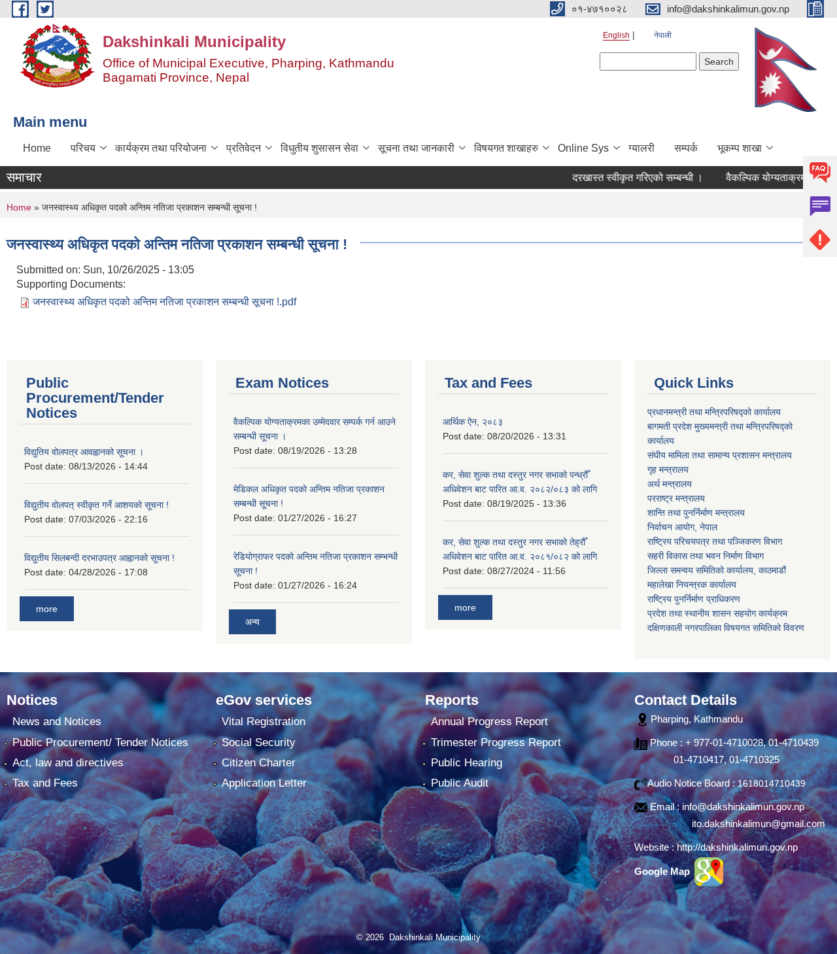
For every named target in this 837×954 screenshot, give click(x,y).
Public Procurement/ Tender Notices (100, 742)
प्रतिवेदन (243, 148)
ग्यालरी (641, 148)
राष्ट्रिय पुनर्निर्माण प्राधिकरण (693, 599)
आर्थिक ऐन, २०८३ (473, 422)
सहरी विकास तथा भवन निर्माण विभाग (705, 556)
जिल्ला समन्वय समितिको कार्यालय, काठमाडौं (716, 570)
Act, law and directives (68, 763)
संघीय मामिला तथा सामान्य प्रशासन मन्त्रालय (719, 455)
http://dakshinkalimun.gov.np (737, 847)
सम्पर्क (686, 148)
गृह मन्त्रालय (668, 469)
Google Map (663, 871)
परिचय (83, 148)
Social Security (259, 742)
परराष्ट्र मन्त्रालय (676, 498)
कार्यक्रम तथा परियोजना (161, 148)
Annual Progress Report (489, 721)
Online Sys (583, 148)
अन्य (252, 622)
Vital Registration (263, 721)
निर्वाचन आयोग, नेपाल (682, 527)
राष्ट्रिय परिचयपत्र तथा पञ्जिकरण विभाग (714, 541)
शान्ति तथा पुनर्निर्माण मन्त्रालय (696, 512)
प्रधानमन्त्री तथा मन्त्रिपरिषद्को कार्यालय (714, 412)
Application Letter (264, 783)
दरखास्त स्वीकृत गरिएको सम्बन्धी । (617, 177)
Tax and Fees (45, 783)
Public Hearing (466, 763)
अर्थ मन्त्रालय (669, 484)
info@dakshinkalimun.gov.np (743, 806)
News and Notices (56, 721)
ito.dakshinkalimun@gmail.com (758, 823)
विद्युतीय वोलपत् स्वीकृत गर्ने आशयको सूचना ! (96, 505)
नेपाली (663, 35)
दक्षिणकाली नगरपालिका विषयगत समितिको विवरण (725, 627)
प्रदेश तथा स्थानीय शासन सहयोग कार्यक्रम (717, 613)
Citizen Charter (259, 763)
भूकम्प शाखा (739, 148)
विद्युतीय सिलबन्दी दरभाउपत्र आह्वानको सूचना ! (99, 558)
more (47, 609)
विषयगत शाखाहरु (506, 148)
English (616, 35)
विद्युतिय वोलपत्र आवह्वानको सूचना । (84, 452)
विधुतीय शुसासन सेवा (319, 148)
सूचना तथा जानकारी (416, 148)
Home (37, 148)
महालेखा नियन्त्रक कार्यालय (691, 584)
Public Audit (459, 783)
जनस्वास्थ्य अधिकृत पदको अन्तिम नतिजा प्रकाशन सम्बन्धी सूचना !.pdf (164, 301)
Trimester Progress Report (496, 742)
